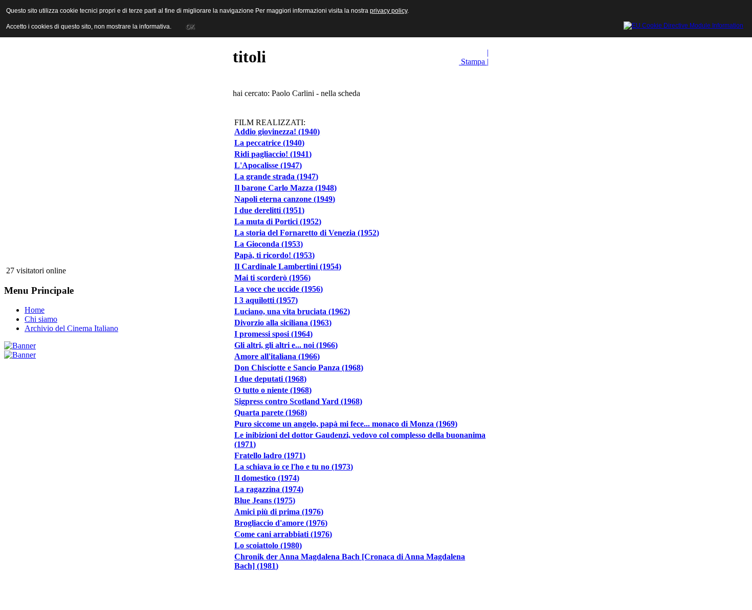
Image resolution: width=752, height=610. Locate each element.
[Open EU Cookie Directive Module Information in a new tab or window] (683, 24)
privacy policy (388, 10)
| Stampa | (474, 57)
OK (190, 26)
